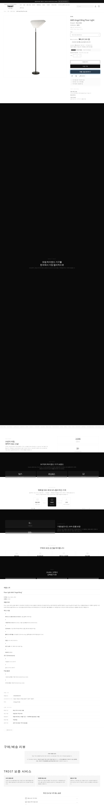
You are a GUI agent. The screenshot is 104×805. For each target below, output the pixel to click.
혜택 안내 (82, 45)
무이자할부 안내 (89, 45)
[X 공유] (76, 76)
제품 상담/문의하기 (85, 72)
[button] (20, 4)
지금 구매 (85, 66)
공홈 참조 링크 (9, 730)
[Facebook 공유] (72, 76)
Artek (71, 16)
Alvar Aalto (79, 23)
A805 (78, 25)
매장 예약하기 (73, 94)
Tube (71, 32)
